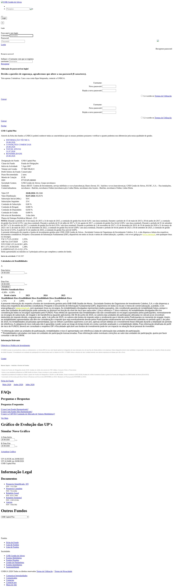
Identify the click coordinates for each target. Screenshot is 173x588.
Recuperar (5, 64)
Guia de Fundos (12, 545)
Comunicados (11, 578)
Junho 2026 (18, 384)
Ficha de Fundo (12, 542)
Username (5, 35)
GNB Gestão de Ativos (15, 556)
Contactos (10, 580)
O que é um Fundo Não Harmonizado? (16, 412)
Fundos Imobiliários (14, 565)
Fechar (3, 126)
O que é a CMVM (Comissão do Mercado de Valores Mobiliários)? (28, 414)
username (5, 61)
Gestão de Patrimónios (15, 562)
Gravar (4, 99)
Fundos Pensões (12, 560)
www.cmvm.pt (149, 234)
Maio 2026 (6, 384)
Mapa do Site (11, 585)
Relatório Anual (12, 493)
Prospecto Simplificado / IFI (17, 484)
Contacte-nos (11, 582)
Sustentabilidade (12, 567)
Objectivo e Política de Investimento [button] (15, 345)
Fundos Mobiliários (14, 558)
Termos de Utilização (163, 96)
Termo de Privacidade (63, 571)
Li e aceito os (148, 96)
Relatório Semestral (14, 498)
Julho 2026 (30, 384)
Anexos (9, 502)
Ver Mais (4, 418)
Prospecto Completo (14, 489)
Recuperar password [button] (164, 49)
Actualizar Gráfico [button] (8, 452)
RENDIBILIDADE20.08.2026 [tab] (14, 155)
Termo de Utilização (44, 571)
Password (5, 38)
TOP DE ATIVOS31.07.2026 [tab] (13, 150)
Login (4, 18)
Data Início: (5, 270)
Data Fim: (5, 281)
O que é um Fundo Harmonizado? (14, 409)
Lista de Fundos (12, 547)
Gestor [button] (3, 359)
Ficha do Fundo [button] (7, 381)
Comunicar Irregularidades (16, 576)
